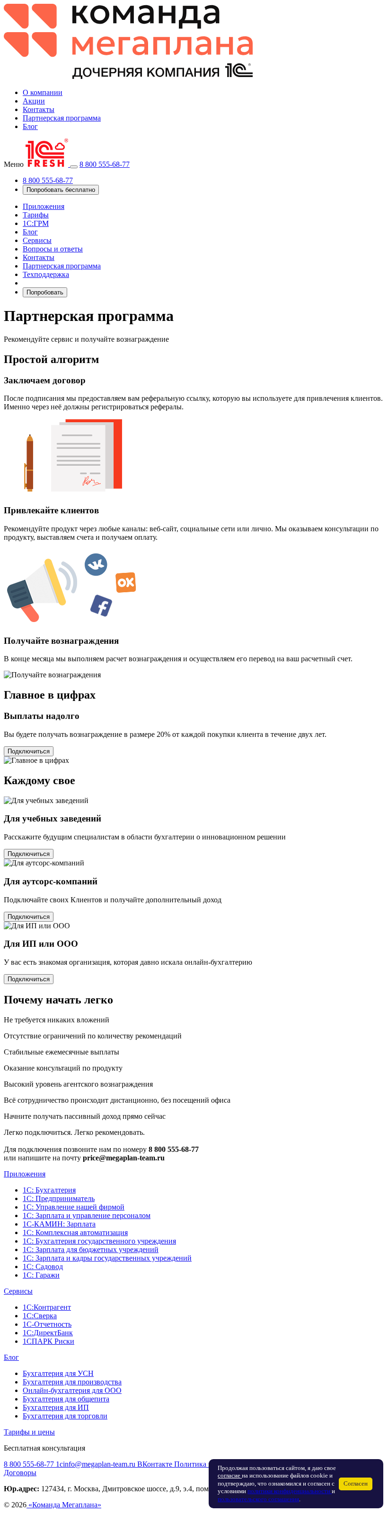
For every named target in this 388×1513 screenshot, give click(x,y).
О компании (42, 92)
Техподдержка (46, 274)
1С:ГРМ (36, 223)
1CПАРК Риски (48, 1341)
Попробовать (44, 292)
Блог (30, 126)
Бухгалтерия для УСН (58, 1373)
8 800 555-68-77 (104, 164)
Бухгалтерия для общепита (66, 1399)
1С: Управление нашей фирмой (73, 1207)
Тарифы (36, 215)
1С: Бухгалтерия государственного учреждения (99, 1241)
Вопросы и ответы (53, 249)
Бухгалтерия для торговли (65, 1416)
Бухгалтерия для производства (72, 1382)
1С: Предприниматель (59, 1198)
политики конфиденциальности (289, 1491)
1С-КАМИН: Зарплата (59, 1224)
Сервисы (37, 240)
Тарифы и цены (29, 1432)
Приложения (43, 206)
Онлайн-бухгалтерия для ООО (72, 1390)
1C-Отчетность (47, 1324)
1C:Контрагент (47, 1307)
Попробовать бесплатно (60, 189)
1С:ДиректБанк (48, 1333)
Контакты (38, 109)
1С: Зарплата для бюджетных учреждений (91, 1249)
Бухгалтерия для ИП (56, 1407)
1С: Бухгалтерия (49, 1190)
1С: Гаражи (41, 1275)
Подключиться (29, 751)
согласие (230, 1475)
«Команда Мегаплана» (63, 1505)
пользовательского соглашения (258, 1499)
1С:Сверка (40, 1316)
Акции (34, 101)
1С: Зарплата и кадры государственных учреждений (107, 1258)
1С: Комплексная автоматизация (75, 1232)
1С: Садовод (43, 1266)
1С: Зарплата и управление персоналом (86, 1215)
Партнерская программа (62, 118)
